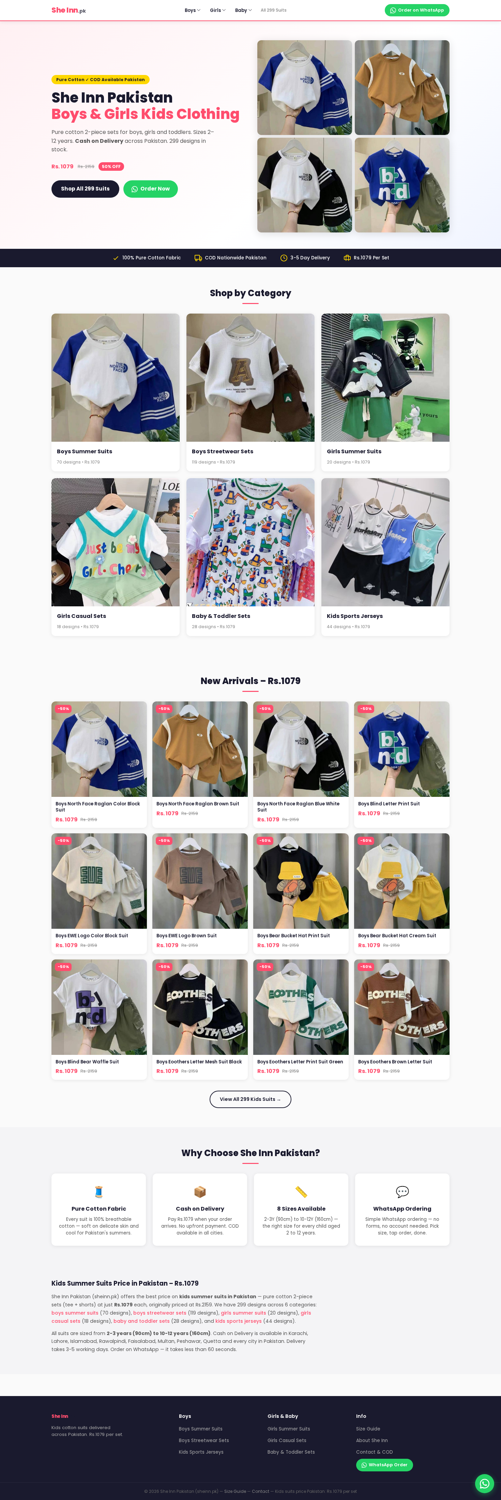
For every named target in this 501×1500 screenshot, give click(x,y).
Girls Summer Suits (289, 1429)
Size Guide (368, 1429)
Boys (190, 10)
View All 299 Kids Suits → (250, 1099)
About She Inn (372, 1440)
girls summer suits (243, 1312)
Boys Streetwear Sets (204, 1440)
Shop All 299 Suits (85, 188)
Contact (260, 1491)
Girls (215, 10)
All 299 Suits (274, 10)
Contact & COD (374, 1452)
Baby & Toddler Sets (291, 1452)
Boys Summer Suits (201, 1429)
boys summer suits (74, 1312)
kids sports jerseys (238, 1321)
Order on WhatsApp (421, 10)
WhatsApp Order (388, 1465)
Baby (241, 10)
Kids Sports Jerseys (201, 1452)
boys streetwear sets (159, 1312)
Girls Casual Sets (287, 1440)
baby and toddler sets (141, 1321)
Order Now (155, 188)
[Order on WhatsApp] (484, 1483)
